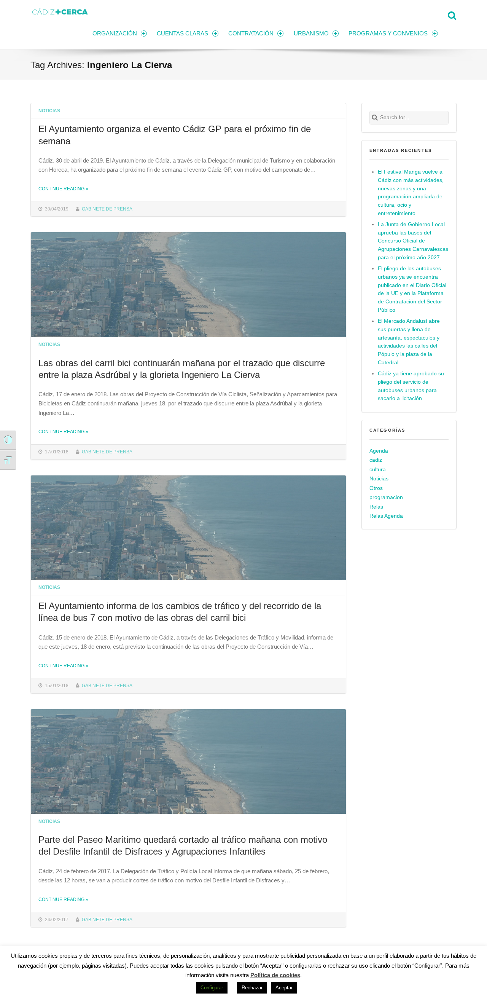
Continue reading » (63, 188)
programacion (386, 497)
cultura (377, 469)
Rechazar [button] (252, 987)
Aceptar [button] (284, 987)
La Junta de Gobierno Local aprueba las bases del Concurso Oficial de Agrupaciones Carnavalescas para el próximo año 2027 (413, 241)
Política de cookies (275, 975)
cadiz (375, 460)
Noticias (49, 110)
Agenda (378, 451)
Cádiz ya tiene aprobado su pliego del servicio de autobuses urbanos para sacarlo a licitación (411, 386)
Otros (376, 488)
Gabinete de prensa (107, 208)
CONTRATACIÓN (251, 33)
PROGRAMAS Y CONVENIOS (388, 33)
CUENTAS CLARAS (182, 33)
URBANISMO (311, 33)
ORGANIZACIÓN (114, 33)
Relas (376, 507)
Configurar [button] (212, 987)
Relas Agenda (386, 516)
